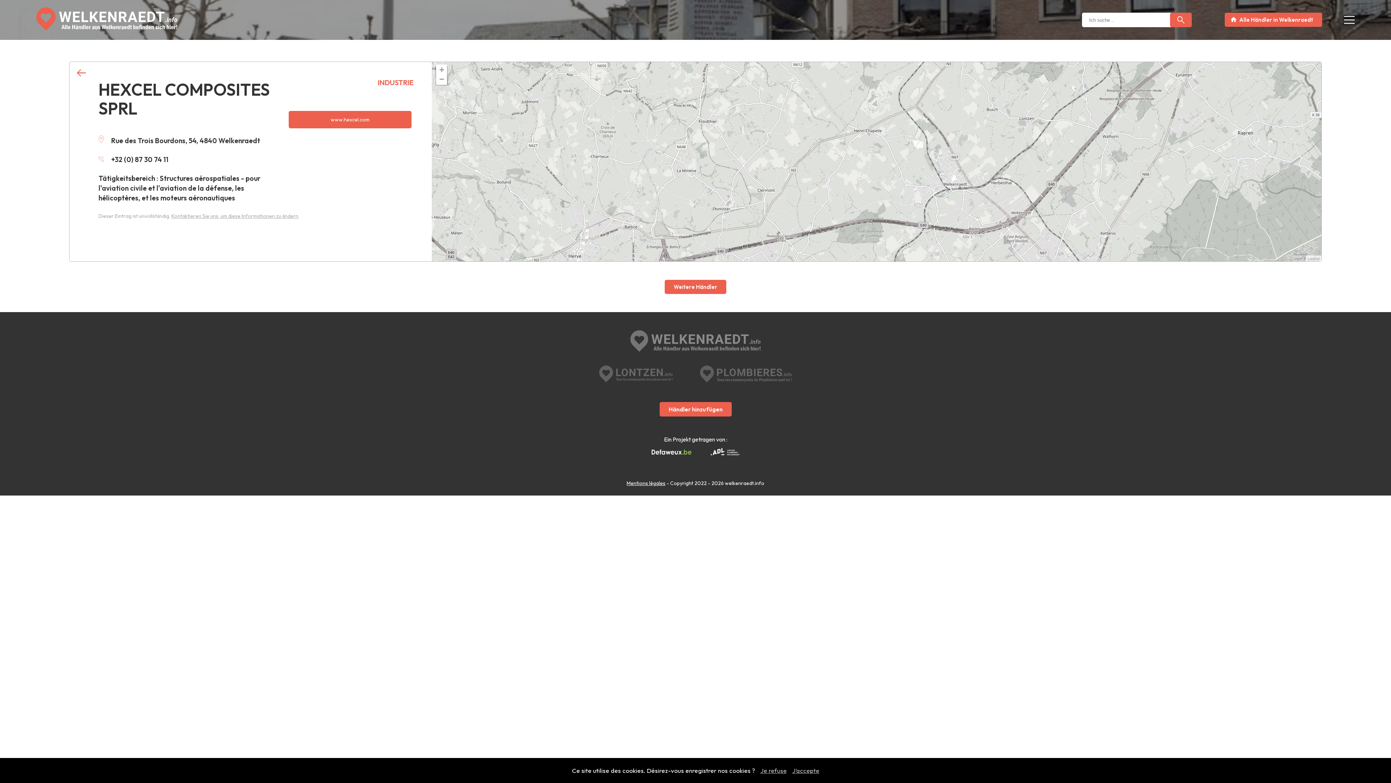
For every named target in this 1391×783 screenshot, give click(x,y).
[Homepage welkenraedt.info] (106, 19)
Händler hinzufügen (696, 409)
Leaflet (1314, 258)
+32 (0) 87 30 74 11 (139, 159)
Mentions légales (646, 483)
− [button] (441, 79)
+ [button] (441, 69)
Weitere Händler (695, 286)
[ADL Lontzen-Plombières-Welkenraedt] (725, 452)
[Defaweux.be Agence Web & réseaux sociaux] (672, 452)
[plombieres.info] (746, 373)
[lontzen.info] (636, 373)
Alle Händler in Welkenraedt (1276, 19)
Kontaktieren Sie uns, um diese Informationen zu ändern (234, 216)
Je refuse (773, 770)
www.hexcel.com (350, 119)
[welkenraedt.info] (695, 341)
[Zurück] (81, 73)
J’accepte (805, 770)
